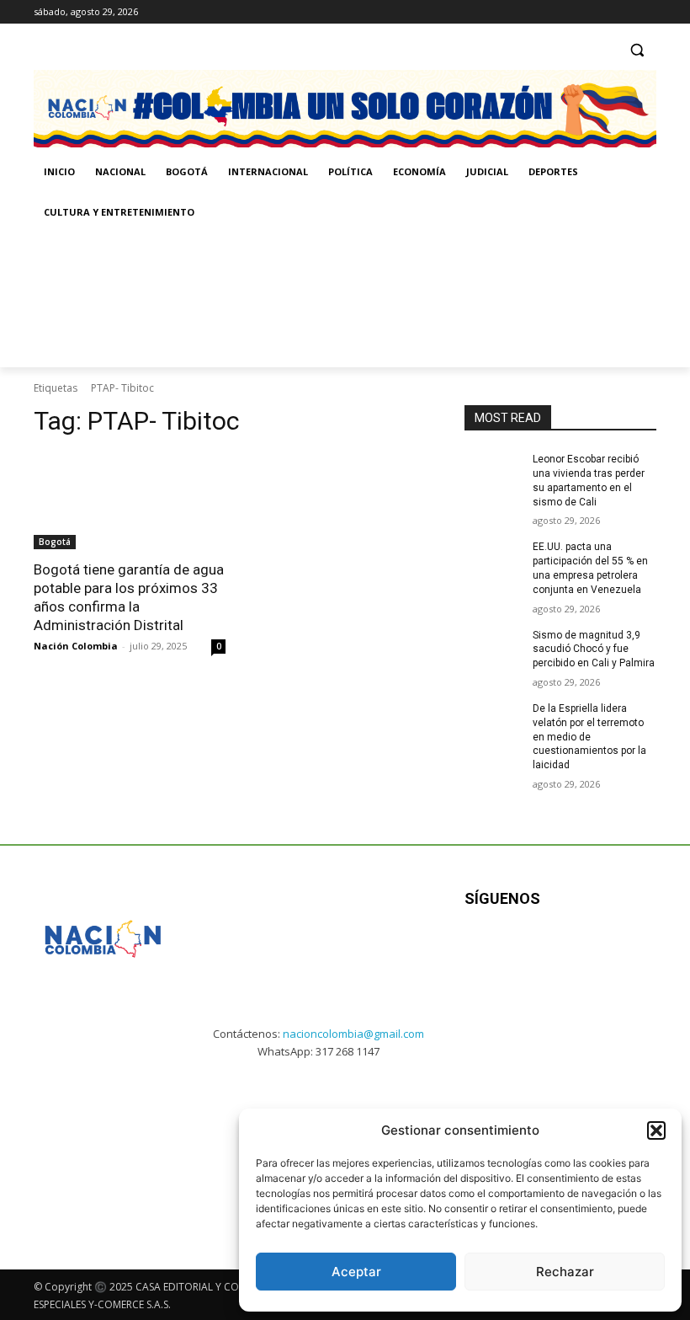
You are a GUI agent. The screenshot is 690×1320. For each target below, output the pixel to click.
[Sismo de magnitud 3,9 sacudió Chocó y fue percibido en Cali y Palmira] (493, 648)
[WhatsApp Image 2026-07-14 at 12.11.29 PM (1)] (99, 1144)
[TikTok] (623, 12)
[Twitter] (646, 12)
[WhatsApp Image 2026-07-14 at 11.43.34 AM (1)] (590, 299)
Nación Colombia (76, 645)
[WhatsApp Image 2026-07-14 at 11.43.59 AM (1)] (361, 299)
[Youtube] (630, 951)
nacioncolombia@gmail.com (353, 1033)
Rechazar (565, 1272)
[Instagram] (600, 12)
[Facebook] (576, 12)
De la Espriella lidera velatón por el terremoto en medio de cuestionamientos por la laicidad (589, 737)
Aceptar (356, 1272)
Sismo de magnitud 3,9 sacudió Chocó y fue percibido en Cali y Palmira (594, 649)
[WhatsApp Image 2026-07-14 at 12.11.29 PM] (132, 299)
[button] (656, 1130)
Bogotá (55, 542)
